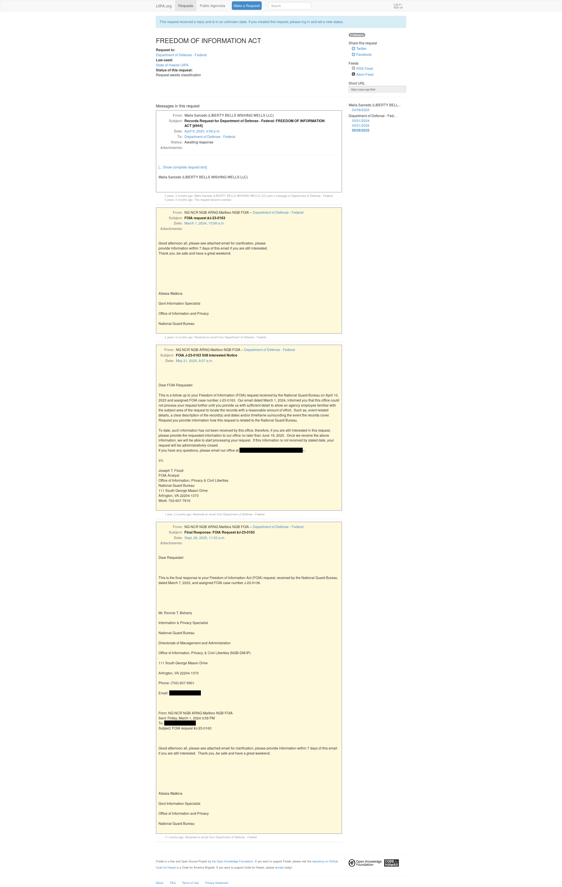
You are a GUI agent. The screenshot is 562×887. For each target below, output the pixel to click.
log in (305, 21)
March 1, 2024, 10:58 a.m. (204, 223)
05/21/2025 (360, 125)
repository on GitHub (325, 861)
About (159, 883)
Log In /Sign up (398, 5)
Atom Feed (364, 74)
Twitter (360, 48)
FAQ (173, 883)
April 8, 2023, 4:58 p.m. (202, 131)
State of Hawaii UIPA (172, 64)
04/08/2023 (360, 109)
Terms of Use (190, 883)
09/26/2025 (360, 130)
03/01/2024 (360, 120)
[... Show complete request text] (183, 167)
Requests (185, 5)
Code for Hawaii (166, 867)
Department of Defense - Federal (181, 54)
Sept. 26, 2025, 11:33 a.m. (204, 537)
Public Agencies (212, 5)
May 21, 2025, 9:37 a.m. (194, 360)
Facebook (363, 54)
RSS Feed (364, 68)
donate (279, 867)
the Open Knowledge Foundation (232, 861)
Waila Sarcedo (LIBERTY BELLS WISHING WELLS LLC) (230, 196)
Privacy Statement (216, 883)
